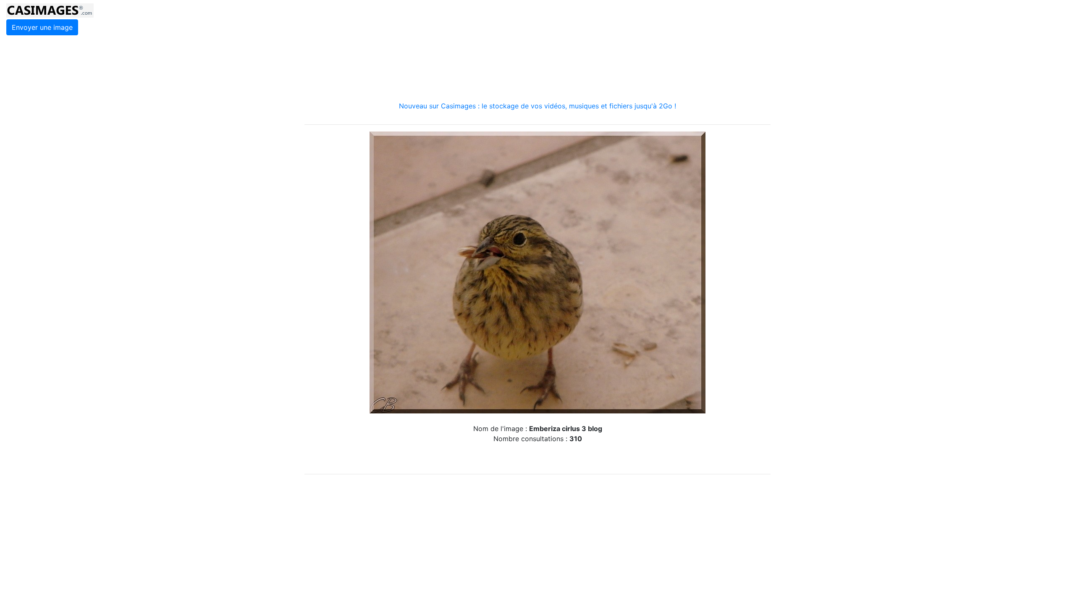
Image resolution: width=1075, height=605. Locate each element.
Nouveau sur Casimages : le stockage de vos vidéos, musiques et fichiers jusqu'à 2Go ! (537, 106)
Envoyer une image (42, 27)
